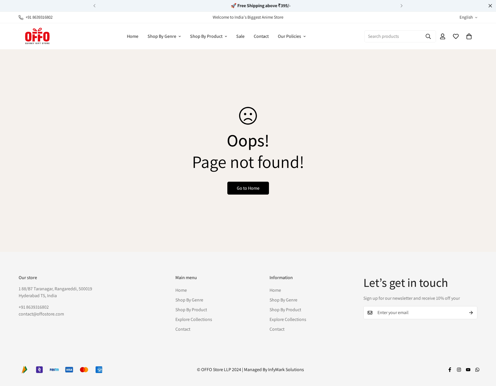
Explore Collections (193, 319)
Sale (240, 36)
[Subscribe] (471, 312)
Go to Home (248, 188)
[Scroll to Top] (484, 354)
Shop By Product (206, 36)
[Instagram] (459, 369)
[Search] (428, 36)
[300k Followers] (449, 369)
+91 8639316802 (34, 307)
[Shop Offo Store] (37, 36)
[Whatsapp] (477, 369)
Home (132, 36)
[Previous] (94, 5)
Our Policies (289, 36)
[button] (469, 36)
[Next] (401, 5)
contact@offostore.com (41, 314)
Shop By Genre (162, 36)
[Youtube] (468, 369)
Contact (261, 36)
